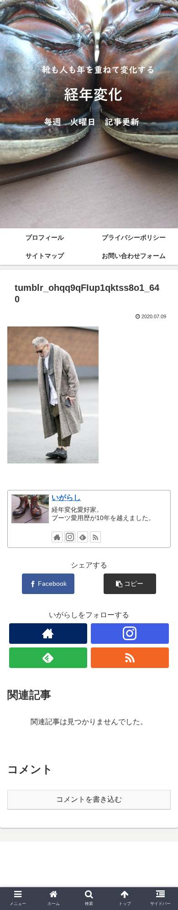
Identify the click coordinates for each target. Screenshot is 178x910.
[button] (160, 789)
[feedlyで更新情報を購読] (82, 536)
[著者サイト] (57, 536)
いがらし (66, 497)
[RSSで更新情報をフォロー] (95, 536)
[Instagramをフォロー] (69, 536)
